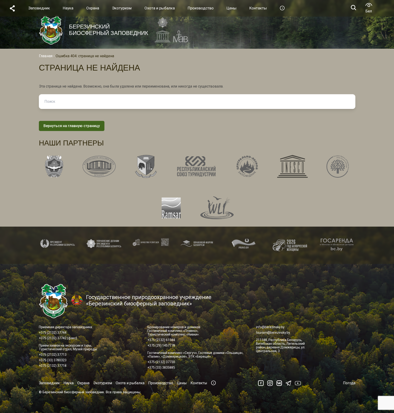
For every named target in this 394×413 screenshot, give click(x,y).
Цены (182, 383)
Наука (68, 383)
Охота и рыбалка (130, 383)
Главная (45, 56)
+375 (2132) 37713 (52, 354)
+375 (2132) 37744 (52, 332)
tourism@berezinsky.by (273, 332)
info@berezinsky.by (270, 327)
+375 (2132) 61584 (161, 340)
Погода (349, 383)
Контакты (198, 383)
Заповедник (49, 383)
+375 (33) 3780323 (52, 360)
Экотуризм (102, 383)
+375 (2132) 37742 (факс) (58, 338)
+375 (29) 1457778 (161, 345)
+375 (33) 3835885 (161, 367)
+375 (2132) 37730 (161, 362)
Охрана (83, 383)
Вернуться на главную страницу (71, 126)
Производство (160, 383)
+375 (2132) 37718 (52, 365)
